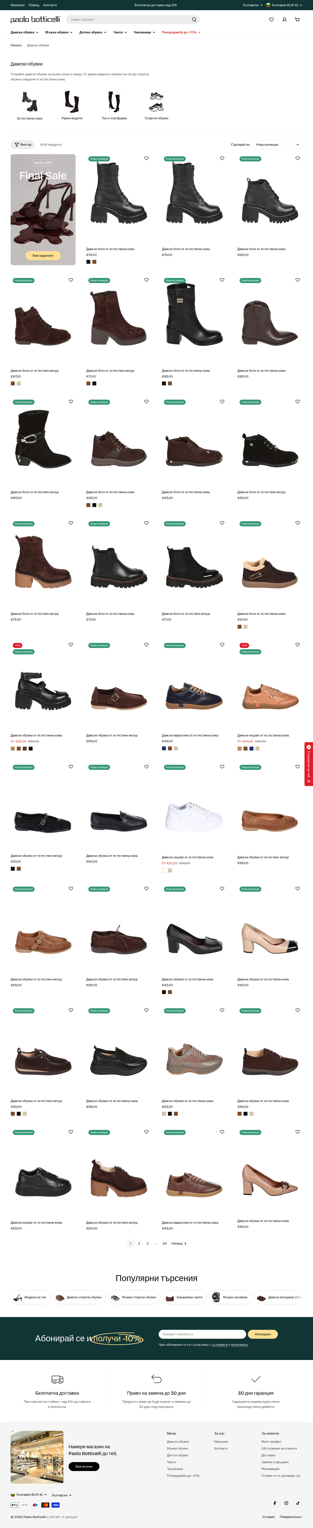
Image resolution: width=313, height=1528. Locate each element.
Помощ (34, 5)
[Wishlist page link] (271, 19)
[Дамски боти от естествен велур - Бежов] (19, 383)
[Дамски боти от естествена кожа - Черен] (88, 262)
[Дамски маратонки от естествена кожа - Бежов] (176, 748)
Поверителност (291, 1517)
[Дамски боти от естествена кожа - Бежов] (100, 505)
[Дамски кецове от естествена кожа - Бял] (164, 870)
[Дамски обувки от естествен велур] (118, 685)
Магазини (17, 5)
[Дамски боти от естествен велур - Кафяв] (13, 383)
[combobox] (133, 19)
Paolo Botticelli (34, 1517)
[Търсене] (194, 19)
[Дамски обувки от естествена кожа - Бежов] (164, 1114)
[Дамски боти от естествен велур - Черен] (94, 383)
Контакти (50, 5)
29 (165, 1243)
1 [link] (130, 1243)
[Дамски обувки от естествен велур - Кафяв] (19, 869)
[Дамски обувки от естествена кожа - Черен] (31, 748)
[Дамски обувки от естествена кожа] (43, 685)
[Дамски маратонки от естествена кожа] (194, 685)
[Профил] (284, 19)
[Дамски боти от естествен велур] (43, 320)
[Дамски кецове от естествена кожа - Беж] (257, 748)
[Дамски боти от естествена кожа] (118, 198)
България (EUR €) (285, 5)
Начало (16, 45)
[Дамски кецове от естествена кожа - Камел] (239, 748)
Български (250, 5)
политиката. (239, 1345)
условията (220, 1345)
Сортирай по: (240, 145)
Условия (268, 1517)
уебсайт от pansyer (63, 1517)
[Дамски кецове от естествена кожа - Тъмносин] (251, 748)
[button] (308, 764)
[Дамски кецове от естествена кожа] (269, 685)
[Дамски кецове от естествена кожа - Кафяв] (245, 748)
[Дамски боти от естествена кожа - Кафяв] (94, 262)
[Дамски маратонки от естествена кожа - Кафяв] (170, 748)
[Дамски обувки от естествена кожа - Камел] (13, 748)
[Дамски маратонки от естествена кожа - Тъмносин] (164, 748)
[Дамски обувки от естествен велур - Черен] (13, 869)
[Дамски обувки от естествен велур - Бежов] (25, 1114)
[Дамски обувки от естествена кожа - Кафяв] (19, 748)
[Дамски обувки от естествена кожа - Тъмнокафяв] (25, 748)
